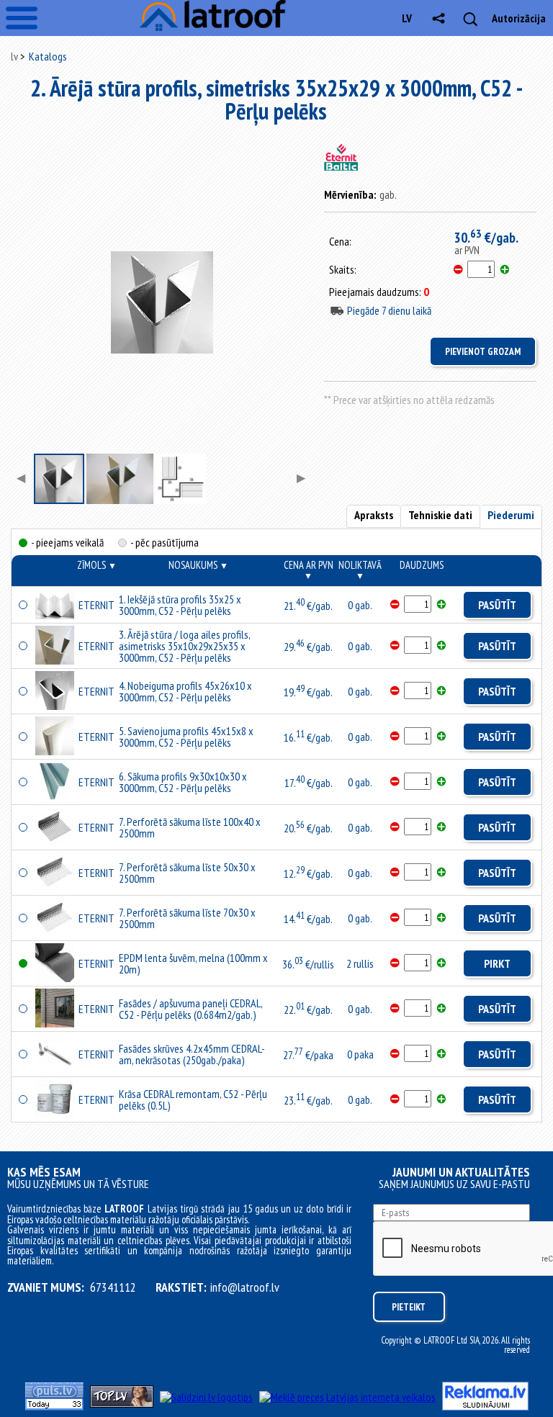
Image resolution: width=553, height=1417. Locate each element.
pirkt (497, 963)
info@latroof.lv (244, 1287)
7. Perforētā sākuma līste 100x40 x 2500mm (190, 827)
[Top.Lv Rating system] (121, 1403)
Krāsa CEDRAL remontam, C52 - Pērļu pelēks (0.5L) (193, 1099)
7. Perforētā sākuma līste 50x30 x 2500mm (187, 873)
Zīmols (97, 565)
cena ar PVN (308, 569)
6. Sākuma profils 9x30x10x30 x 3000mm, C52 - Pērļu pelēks (183, 782)
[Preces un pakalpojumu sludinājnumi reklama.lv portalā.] (485, 1406)
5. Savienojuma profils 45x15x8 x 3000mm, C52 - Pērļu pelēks (186, 737)
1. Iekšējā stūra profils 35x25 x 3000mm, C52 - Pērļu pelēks (180, 605)
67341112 (113, 1287)
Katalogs (48, 56)
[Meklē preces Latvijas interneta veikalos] (347, 1397)
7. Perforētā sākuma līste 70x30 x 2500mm (187, 918)
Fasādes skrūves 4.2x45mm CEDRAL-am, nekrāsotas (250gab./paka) (192, 1054)
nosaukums (198, 565)
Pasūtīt (497, 605)
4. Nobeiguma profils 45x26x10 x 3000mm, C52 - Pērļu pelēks (185, 691)
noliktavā (360, 569)
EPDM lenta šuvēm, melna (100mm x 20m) (193, 963)
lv (407, 18)
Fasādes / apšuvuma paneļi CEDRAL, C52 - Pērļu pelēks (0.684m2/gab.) (190, 1009)
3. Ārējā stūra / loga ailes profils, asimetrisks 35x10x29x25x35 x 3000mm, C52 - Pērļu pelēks (184, 646)
